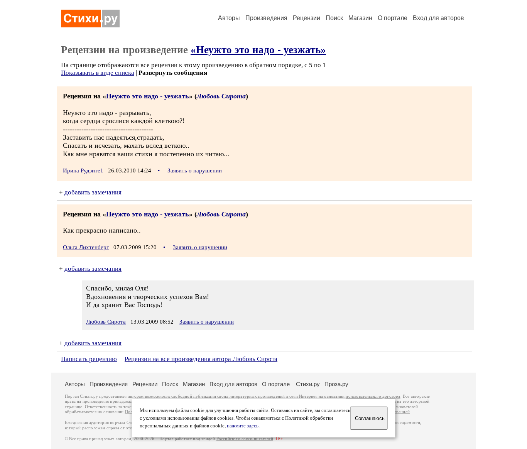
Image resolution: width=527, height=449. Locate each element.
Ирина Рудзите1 (83, 170)
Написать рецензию (89, 359)
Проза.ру (336, 384)
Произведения (266, 18)
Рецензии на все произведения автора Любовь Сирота (201, 359)
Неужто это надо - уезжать (147, 96)
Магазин (360, 18)
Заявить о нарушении (194, 170)
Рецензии (306, 18)
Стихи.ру (308, 384)
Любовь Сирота (221, 96)
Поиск (334, 18)
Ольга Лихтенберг (86, 247)
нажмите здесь (242, 426)
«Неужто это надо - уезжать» (258, 50)
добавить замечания (93, 192)
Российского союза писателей (244, 439)
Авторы (229, 18)
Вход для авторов (438, 18)
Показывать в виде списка (97, 72)
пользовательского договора (373, 396)
